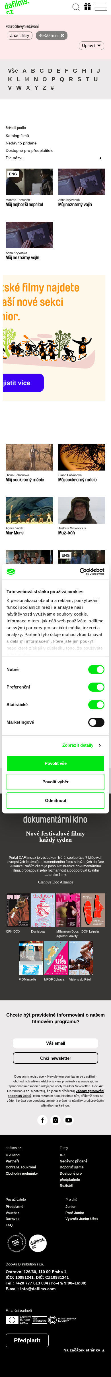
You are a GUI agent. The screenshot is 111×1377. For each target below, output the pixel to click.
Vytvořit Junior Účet (81, 1219)
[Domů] (17, 7)
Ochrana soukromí (21, 1167)
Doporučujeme (72, 1167)
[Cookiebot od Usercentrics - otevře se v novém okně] (79, 571)
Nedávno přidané (21, 143)
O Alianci (13, 1155)
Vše (13, 71)
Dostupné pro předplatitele (30, 150)
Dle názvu (15, 158)
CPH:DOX (13, 931)
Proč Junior (74, 1213)
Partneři (12, 1161)
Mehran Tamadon (18, 199)
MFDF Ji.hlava (54, 979)
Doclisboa (38, 931)
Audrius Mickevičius (72, 528)
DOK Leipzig (90, 931)
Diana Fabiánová (17, 475)
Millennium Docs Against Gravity (67, 934)
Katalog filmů (17, 135)
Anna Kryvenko (69, 199)
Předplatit (27, 1340)
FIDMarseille (27, 979)
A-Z (62, 1155)
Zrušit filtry (19, 35)
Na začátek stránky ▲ (84, 1350)
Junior (70, 1207)
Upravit (88, 45)
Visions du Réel (80, 979)
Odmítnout (55, 800)
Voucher (12, 1213)
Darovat (12, 1219)
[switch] (96, 687)
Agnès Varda (14, 528)
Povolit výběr (55, 781)
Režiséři (66, 1186)
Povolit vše (56, 763)
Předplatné (14, 1207)
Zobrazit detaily (78, 745)
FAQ (9, 1225)
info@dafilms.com (38, 1288)
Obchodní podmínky (22, 1174)
